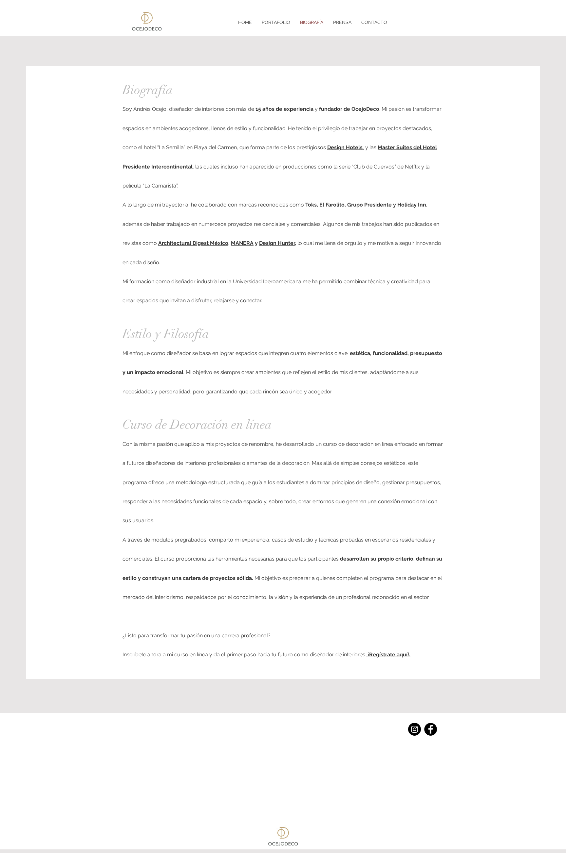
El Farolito (332, 205)
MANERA (242, 243)
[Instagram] (414, 729)
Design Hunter (277, 243)
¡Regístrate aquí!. (388, 654)
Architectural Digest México (193, 243)
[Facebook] (430, 729)
